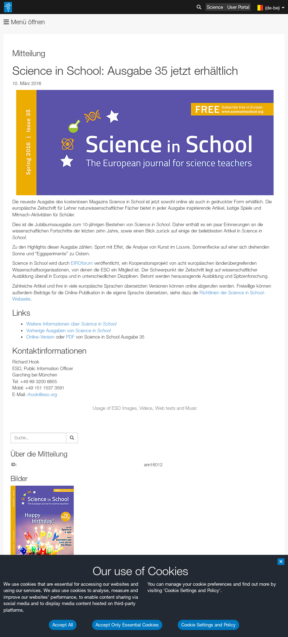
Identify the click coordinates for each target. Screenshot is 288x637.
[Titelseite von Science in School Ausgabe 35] (144, 142)
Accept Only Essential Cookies (127, 625)
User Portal (238, 7)
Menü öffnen (27, 22)
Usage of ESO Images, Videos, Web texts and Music (145, 408)
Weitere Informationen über (71, 324)
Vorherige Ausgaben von (68, 330)
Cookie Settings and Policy (208, 625)
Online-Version (40, 337)
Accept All (62, 625)
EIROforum (82, 263)
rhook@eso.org (42, 394)
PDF (70, 337)
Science (215, 7)
